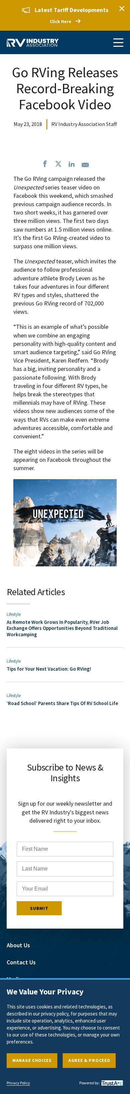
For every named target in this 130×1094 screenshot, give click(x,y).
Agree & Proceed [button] (89, 1060)
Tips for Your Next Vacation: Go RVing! (49, 669)
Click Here (60, 21)
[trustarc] (111, 1083)
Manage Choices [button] (32, 1060)
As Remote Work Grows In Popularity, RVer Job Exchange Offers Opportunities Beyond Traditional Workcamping (62, 628)
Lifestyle (14, 614)
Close (121, 8)
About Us (18, 945)
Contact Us (21, 962)
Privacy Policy (18, 1083)
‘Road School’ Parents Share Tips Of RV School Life (62, 703)
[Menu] (118, 42)
